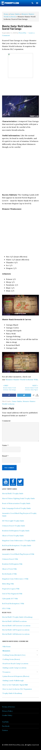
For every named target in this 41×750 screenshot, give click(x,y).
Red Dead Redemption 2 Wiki (13, 603)
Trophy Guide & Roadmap (12, 693)
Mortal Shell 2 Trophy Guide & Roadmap (17, 617)
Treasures (6, 672)
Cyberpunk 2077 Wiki (10, 599)
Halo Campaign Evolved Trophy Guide (16, 508)
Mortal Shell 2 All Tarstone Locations (16, 626)
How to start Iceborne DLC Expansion (17, 689)
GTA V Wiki (6, 608)
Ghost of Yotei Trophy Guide (13, 536)
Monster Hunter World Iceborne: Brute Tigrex (31, 387)
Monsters (6, 651)
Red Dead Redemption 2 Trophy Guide (16, 545)
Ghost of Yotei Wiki (9, 569)
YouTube (5, 722)
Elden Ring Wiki (8, 584)
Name (5, 445)
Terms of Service (8, 707)
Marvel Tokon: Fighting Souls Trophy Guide (18, 498)
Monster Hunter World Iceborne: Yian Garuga (9, 387)
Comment (6, 421)
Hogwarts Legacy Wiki (10, 589)
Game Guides (17, 401)
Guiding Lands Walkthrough (13, 680)
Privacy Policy (7, 711)
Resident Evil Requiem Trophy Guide (15, 531)
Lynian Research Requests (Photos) (15, 676)
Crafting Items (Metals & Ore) (13, 655)
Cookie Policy (7, 715)
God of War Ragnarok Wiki (12, 594)
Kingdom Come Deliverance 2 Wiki (15, 579)
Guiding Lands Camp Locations (14, 668)
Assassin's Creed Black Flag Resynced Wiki (18, 554)
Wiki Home (6, 646)
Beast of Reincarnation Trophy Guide (16, 503)
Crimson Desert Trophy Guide (13, 526)
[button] (32, 3)
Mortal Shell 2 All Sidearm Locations (16, 634)
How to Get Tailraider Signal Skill (15, 685)
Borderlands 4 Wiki (9, 574)
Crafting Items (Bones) (11, 659)
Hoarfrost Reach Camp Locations (15, 663)
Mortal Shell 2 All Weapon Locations (15, 630)
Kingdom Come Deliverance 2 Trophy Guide (18, 541)
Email (5, 456)
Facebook (5, 726)
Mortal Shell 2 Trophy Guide (12, 493)
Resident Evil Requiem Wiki (12, 564)
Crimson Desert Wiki (10, 559)
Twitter (5, 730)
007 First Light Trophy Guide (13, 521)
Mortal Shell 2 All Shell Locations (14, 621)
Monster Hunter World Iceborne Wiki (22, 379)
